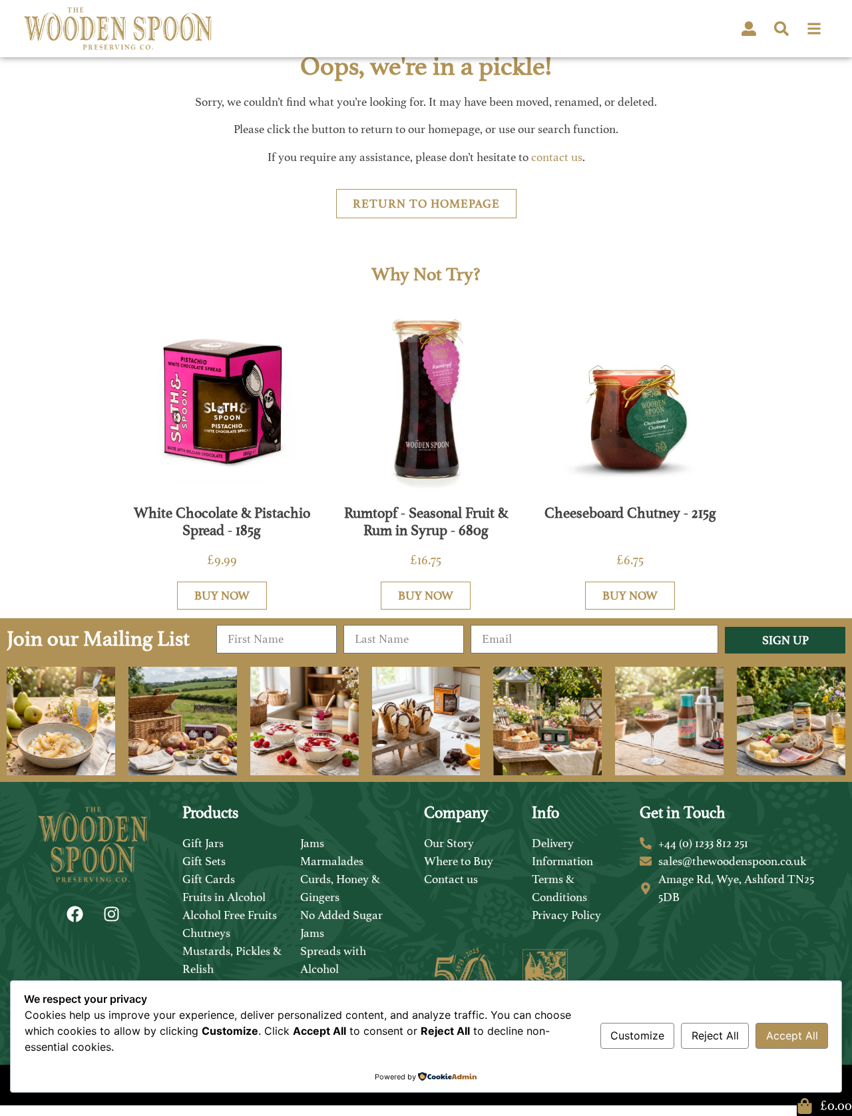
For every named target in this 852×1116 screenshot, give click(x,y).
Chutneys (206, 933)
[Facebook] (74, 913)
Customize (637, 1035)
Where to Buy (458, 861)
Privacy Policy (566, 915)
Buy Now (222, 595)
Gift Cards (208, 879)
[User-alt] (748, 28)
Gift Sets (204, 861)
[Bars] (814, 28)
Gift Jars (203, 843)
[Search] (781, 28)
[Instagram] (111, 913)
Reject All (715, 1035)
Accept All (792, 1035)
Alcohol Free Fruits (229, 915)
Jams (312, 843)
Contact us (451, 879)
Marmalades (331, 861)
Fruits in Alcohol (224, 897)
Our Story (449, 843)
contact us (556, 157)
